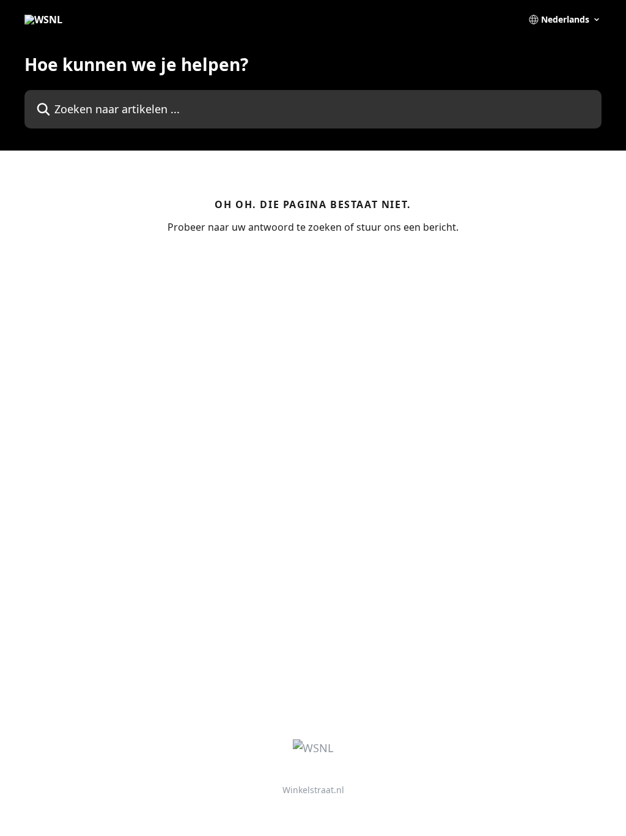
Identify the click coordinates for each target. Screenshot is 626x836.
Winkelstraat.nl (313, 790)
